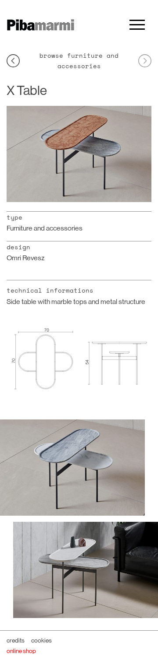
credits (16, 640)
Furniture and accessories (45, 228)
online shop (21, 650)
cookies (41, 640)
